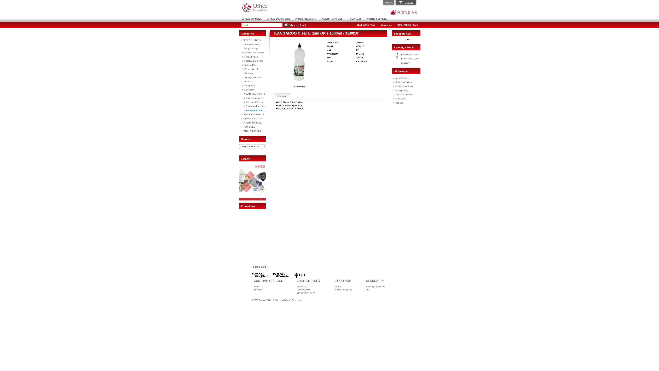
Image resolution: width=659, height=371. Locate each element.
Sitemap (258, 290)
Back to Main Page (366, 25)
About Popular (402, 78)
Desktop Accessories (254, 53)
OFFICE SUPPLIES (252, 19)
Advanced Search (298, 25)
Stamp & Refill (251, 86)
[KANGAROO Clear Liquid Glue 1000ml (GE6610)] (299, 83)
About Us (258, 286)
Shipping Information (375, 286)
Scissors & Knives (254, 102)
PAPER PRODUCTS (305, 19)
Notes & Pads (250, 65)
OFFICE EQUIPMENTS (279, 19)
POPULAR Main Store (407, 25)
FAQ (367, 290)
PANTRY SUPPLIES (376, 19)
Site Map (399, 103)
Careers (337, 286)
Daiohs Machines (403, 82)
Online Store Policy (404, 86)
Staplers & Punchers (255, 106)
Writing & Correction (255, 94)
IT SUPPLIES (355, 19)
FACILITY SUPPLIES (332, 19)
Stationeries (250, 90)
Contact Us (386, 25)
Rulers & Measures (255, 98)
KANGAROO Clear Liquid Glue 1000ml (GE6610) (410, 58)
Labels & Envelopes (253, 61)
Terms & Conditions (404, 94)
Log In (388, 2)
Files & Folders (251, 57)
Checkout (409, 3)
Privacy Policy (401, 90)
